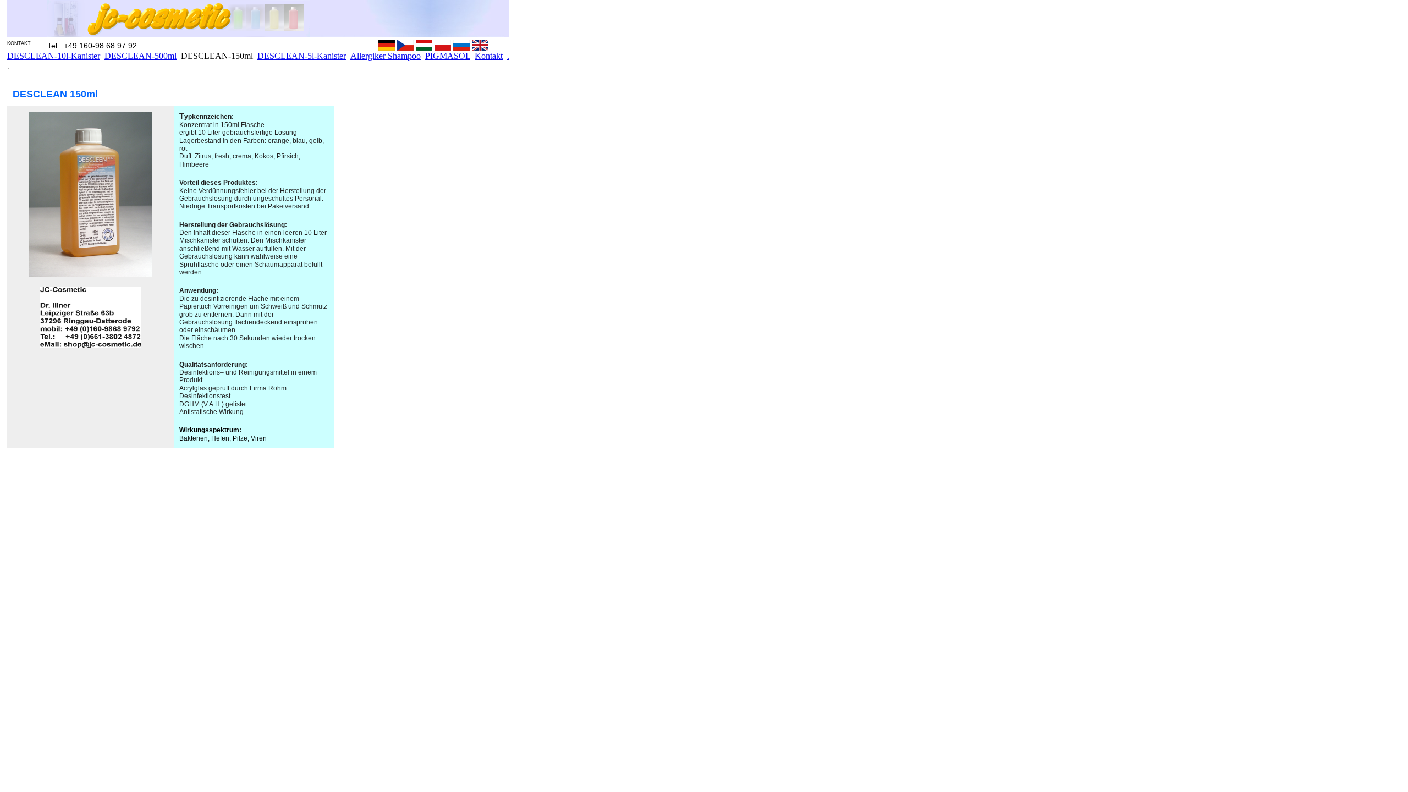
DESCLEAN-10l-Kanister (53, 56)
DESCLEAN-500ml (141, 56)
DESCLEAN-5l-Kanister (301, 56)
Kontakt (489, 56)
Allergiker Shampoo (385, 56)
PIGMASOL (447, 56)
